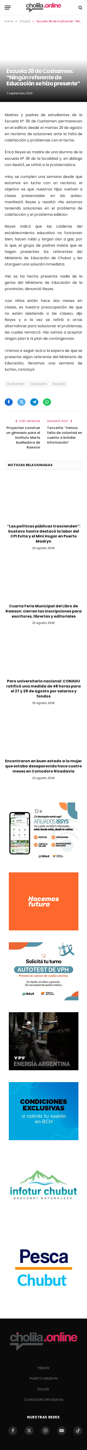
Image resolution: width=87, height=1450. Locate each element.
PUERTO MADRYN (44, 1378)
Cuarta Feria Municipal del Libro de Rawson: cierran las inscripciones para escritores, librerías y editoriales (44, 611)
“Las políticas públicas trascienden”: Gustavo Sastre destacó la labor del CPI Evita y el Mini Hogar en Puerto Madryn (43, 534)
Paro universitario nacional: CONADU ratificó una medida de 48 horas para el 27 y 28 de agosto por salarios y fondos (43, 688)
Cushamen (15, 384)
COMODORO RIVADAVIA (43, 1399)
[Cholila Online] (43, 7)
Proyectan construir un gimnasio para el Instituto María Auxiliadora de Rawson (23, 438)
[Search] (79, 7)
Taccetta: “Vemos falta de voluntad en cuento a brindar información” (64, 435)
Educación (38, 384)
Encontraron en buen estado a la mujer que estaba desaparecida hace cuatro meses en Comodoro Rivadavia (43, 766)
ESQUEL (43, 1389)
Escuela (59, 384)
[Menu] (8, 7)
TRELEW (43, 1367)
